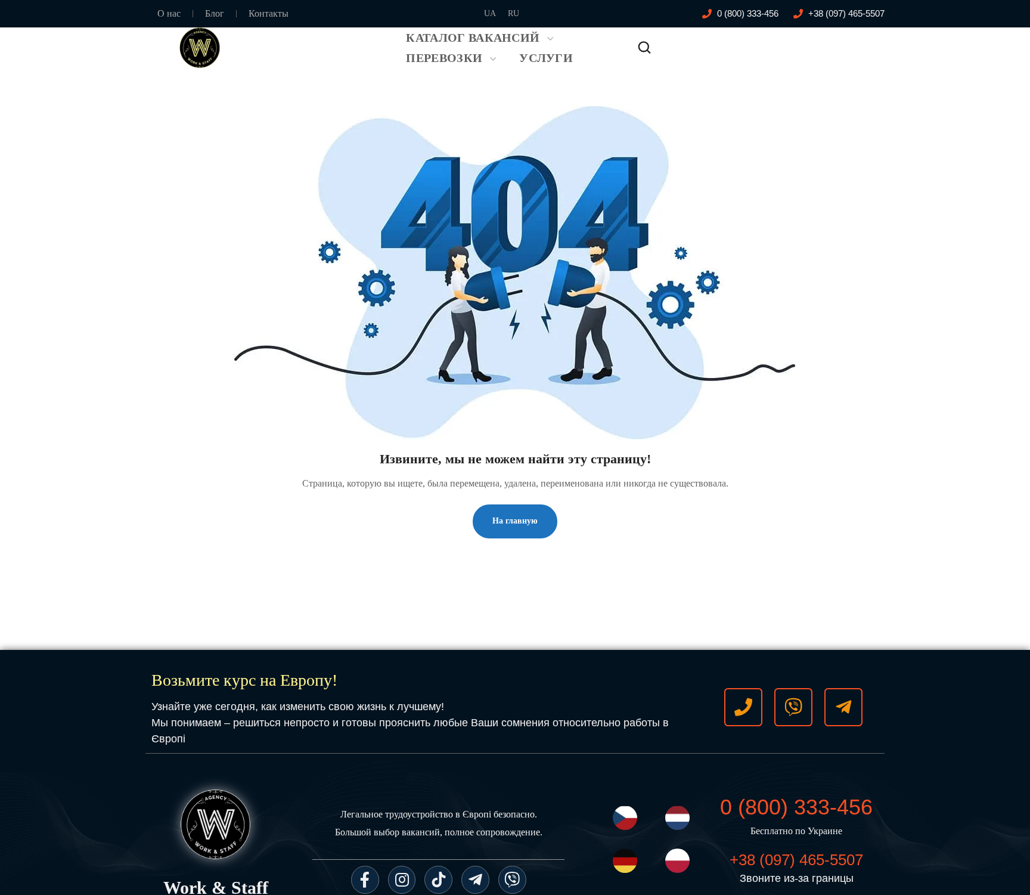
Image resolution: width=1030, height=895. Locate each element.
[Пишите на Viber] (793, 707)
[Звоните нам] (743, 707)
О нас (169, 13)
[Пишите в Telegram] (843, 707)
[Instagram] (402, 880)
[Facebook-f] (365, 880)
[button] (644, 47)
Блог (214, 13)
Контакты (268, 13)
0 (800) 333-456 (796, 807)
